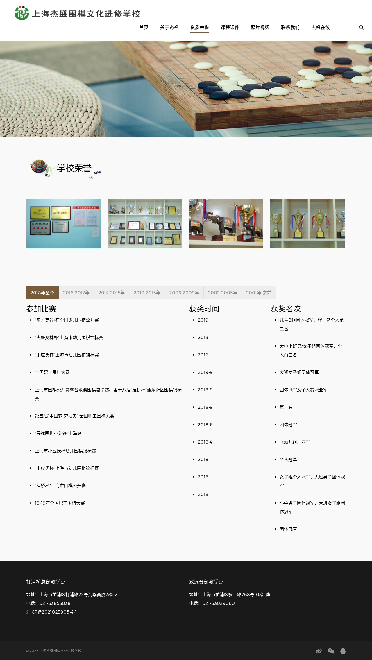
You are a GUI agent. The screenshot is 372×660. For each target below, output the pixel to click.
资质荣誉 (199, 27)
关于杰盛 (169, 27)
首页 (144, 27)
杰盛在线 (320, 27)
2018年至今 (42, 292)
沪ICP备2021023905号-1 (51, 612)
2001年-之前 (258, 292)
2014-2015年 (112, 292)
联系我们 (290, 27)
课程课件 (230, 27)
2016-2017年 (76, 292)
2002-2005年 (222, 292)
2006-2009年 (184, 292)
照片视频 (260, 27)
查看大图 (63, 218)
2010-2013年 (147, 292)
